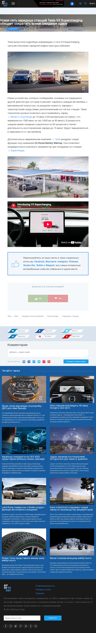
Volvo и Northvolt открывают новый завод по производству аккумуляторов (71, 509)
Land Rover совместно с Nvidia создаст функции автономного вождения (23, 509)
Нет (60, 298)
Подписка (52, 618)
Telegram (49, 265)
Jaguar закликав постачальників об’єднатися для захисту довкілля (68, 458)
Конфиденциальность (45, 586)
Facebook (39, 262)
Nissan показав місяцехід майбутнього (71, 558)
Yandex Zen (29, 265)
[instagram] (10, 626)
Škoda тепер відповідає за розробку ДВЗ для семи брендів (22, 407)
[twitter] (16, 626)
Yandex (44, 361)
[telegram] (26, 626)
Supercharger (17, 151)
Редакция (40, 593)
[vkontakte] (36, 626)
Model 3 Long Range (21, 117)
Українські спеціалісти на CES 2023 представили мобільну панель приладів (23, 458)
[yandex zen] (30, 626)
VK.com (24, 361)
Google (48, 361)
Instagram (62, 262)
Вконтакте (50, 262)
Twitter (39, 265)
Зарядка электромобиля (33, 316)
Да (40, 298)
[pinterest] (20, 626)
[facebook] (6, 626)
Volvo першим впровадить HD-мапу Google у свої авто (69, 407)
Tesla (57, 139)
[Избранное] (85, 3)
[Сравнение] (80, 3)
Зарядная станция (70, 316)
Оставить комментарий (76, 361)
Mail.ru (34, 361)
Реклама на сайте (43, 590)
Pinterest (73, 262)
